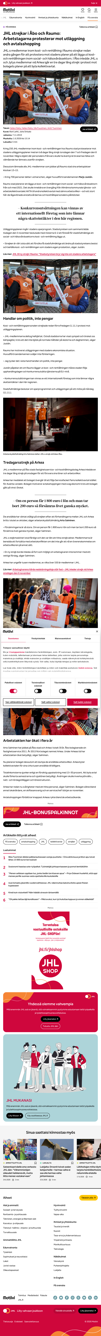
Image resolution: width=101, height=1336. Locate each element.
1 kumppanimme (17, 652)
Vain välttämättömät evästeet (18, 702)
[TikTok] (55, 1298)
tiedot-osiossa (85, 668)
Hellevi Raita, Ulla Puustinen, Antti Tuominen (42, 128)
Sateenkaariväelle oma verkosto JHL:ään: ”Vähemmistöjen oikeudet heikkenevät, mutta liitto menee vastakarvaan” (19, 1171)
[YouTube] (61, 1298)
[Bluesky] (84, 1298)
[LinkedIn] (96, 1298)
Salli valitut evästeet (50, 702)
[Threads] (78, 1298)
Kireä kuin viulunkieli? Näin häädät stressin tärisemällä (33, 892)
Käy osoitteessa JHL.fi (37, 1115)
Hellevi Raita (15, 128)
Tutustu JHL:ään (50, 1026)
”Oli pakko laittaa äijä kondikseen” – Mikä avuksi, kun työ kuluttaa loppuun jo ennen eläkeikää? (51, 899)
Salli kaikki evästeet (82, 702)
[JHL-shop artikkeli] (50, 950)
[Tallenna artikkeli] (35, 1163)
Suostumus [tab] (13, 638)
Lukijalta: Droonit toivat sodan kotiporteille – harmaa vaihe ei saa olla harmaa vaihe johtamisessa (55, 1171)
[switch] (38, 691)
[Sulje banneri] (97, 631)
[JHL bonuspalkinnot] (50, 812)
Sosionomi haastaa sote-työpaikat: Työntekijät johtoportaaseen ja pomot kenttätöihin (48, 866)
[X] (90, 1298)
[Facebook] (67, 1298)
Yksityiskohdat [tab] (38, 638)
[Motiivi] (9, 10)
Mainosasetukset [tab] (63, 638)
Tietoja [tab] (87, 638)
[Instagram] (72, 1298)
